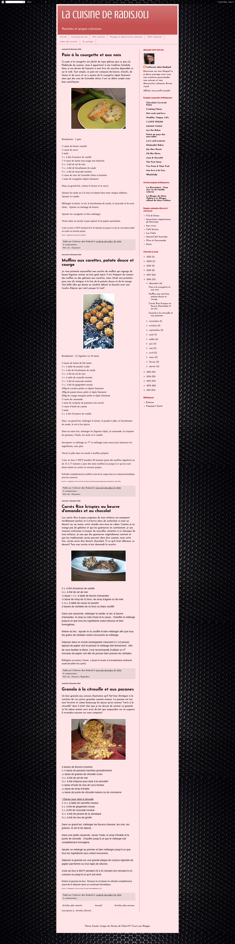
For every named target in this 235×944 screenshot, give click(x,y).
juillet (152, 339)
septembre (154, 330)
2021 (149, 257)
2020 (149, 261)
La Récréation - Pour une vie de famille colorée (157, 189)
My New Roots (154, 149)
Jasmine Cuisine (154, 126)
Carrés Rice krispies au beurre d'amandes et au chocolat (91, 509)
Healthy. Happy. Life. (157, 118)
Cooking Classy (154, 109)
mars (152, 357)
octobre (153, 326)
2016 (149, 279)
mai (151, 348)
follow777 (126, 926)
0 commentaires (70, 245)
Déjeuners (76, 248)
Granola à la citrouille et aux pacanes (98, 689)
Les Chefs (151, 233)
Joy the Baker (153, 130)
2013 (149, 381)
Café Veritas (152, 229)
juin (151, 344)
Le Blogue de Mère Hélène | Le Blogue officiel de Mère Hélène (158, 198)
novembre (154, 321)
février (152, 362)
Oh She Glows (153, 154)
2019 (149, 266)
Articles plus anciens (124, 905)
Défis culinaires (154, 37)
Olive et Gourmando (156, 240)
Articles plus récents (72, 905)
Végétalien (84, 677)
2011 (149, 390)
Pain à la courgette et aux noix (91, 55)
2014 (149, 377)
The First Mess (153, 162)
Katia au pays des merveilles (155, 135)
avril (151, 353)
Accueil (63, 37)
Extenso (150, 402)
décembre (154, 283)
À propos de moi (79, 37)
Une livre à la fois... (156, 170)
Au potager (88, 42)
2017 (149, 275)
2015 (149, 372)
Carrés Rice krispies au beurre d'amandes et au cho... (160, 306)
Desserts (75, 677)
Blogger (146, 926)
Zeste (149, 244)
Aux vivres (151, 226)
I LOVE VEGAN (154, 122)
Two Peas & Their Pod (157, 166)
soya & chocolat (154, 158)
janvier (152, 366)
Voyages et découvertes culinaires (126, 37)
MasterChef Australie (156, 237)
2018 (149, 270)
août (151, 335)
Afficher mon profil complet (156, 91)
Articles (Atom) (83, 911)
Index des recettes (69, 42)
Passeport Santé (154, 406)
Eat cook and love (155, 113)
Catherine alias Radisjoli (158, 67)
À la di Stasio (152, 216)
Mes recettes (98, 37)
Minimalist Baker (155, 145)
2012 (149, 386)
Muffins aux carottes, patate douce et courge (159, 296)
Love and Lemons (155, 141)
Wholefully (151, 175)
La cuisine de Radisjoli (105, 15)
